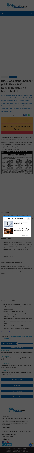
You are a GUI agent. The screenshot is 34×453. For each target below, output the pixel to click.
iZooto (29, 235)
